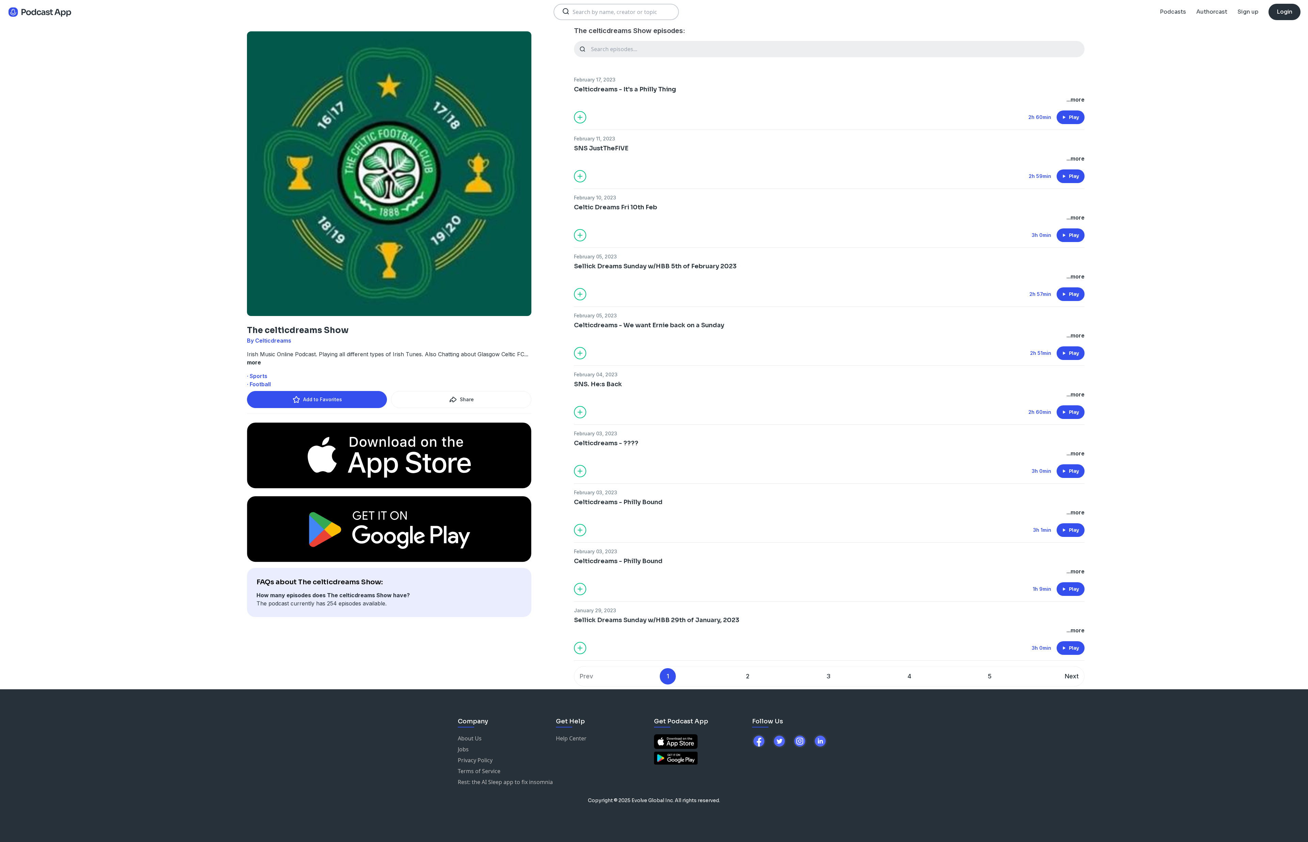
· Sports (257, 376)
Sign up (1247, 11)
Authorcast (1211, 11)
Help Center (571, 738)
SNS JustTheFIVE (601, 148)
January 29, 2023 (595, 610)
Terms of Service (479, 771)
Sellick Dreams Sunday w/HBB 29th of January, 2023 (656, 620)
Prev (586, 676)
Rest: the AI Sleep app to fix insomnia (505, 782)
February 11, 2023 (594, 138)
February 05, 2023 (595, 256)
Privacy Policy (475, 760)
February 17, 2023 (595, 79)
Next (1072, 676)
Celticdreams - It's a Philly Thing (625, 89)
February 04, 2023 (596, 374)
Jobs (463, 749)
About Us (470, 738)
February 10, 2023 (595, 197)
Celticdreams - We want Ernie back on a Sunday (649, 325)
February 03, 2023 (595, 433)
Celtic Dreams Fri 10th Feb (615, 207)
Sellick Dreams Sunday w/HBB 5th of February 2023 (655, 266)
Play (1074, 117)
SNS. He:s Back (598, 384)
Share (467, 399)
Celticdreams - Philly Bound (618, 502)
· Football (259, 384)
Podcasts (1173, 11)
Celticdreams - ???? (606, 443)
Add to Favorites (322, 399)
